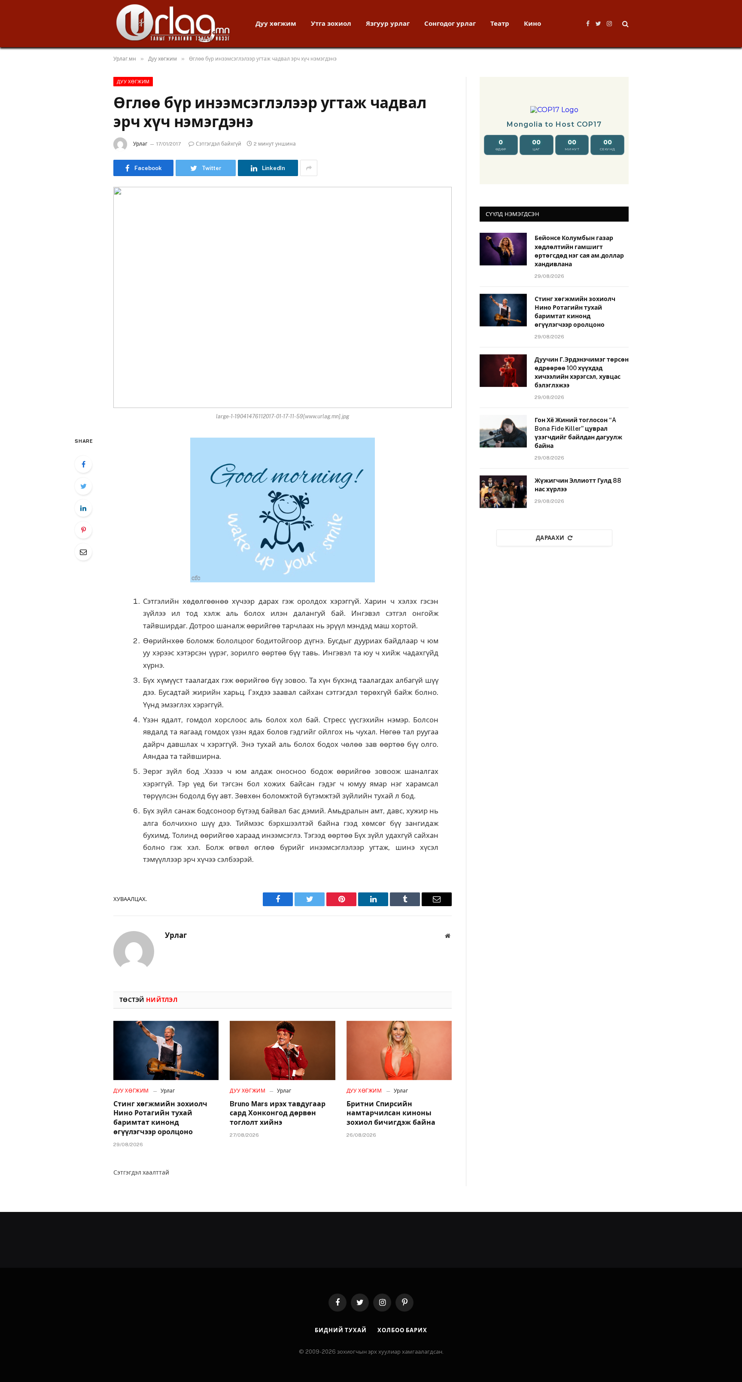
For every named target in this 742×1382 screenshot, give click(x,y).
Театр (499, 23)
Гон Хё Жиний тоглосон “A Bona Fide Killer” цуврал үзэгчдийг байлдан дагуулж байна (578, 433)
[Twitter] (83, 486)
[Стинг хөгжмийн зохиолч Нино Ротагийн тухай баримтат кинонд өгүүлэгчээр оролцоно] (166, 1050)
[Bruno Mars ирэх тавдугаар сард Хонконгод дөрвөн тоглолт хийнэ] (282, 1050)
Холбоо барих (402, 1330)
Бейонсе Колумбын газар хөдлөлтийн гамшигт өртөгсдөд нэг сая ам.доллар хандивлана (579, 250)
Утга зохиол (331, 23)
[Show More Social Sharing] (308, 168)
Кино (532, 23)
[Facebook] (83, 464)
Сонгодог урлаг (450, 23)
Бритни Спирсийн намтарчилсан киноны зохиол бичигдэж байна (391, 1113)
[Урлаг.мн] (173, 23)
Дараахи (550, 538)
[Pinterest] (83, 530)
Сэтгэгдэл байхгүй (218, 144)
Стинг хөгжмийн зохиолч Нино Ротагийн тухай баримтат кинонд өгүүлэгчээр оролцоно (160, 1118)
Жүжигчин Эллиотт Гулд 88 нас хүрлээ (578, 485)
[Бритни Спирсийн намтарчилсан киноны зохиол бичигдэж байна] (399, 1050)
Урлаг (140, 144)
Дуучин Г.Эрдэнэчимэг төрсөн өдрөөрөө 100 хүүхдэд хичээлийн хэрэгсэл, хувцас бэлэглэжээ (582, 372)
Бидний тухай (341, 1330)
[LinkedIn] (83, 508)
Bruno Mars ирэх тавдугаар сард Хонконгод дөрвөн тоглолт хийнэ (277, 1113)
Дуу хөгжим (275, 23)
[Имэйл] (83, 551)
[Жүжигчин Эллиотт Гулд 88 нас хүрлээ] (503, 491)
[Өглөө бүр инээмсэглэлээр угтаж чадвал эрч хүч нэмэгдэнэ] (282, 297)
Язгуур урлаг (388, 23)
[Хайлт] (624, 23)
